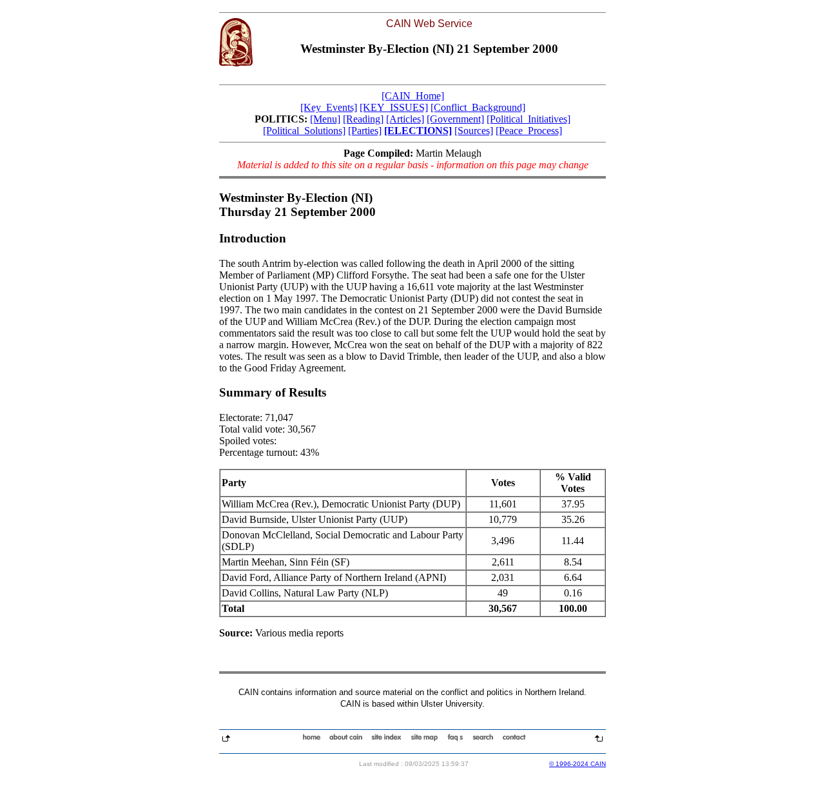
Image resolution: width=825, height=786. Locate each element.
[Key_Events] (328, 107)
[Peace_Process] (529, 130)
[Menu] (325, 118)
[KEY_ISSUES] (394, 107)
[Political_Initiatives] (528, 118)
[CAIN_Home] (413, 95)
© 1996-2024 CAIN (577, 763)
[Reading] (363, 118)
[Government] (455, 118)
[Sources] (473, 130)
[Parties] (365, 130)
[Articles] (405, 118)
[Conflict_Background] (478, 107)
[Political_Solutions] (304, 130)
